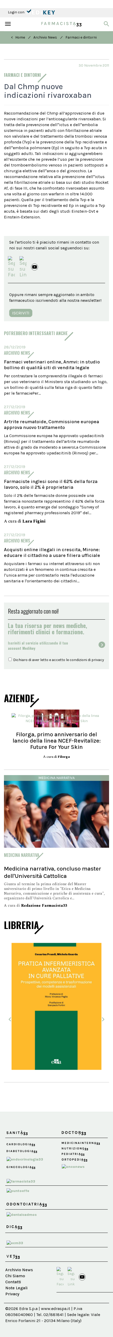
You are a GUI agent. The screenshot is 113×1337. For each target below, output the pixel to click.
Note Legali (16, 1287)
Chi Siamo (15, 1275)
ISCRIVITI (20, 312)
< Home (18, 37)
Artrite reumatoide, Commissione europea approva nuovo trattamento (51, 424)
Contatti (13, 1281)
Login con (16, 12)
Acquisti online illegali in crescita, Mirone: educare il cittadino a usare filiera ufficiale (52, 552)
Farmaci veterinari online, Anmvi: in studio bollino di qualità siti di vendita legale (52, 365)
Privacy (12, 1293)
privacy (97, 660)
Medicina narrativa (56, 778)
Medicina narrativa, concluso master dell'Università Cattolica (52, 872)
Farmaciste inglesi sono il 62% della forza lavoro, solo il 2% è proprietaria (50, 484)
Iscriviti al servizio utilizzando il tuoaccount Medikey (38, 645)
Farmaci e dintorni (81, 37)
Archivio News (45, 37)
